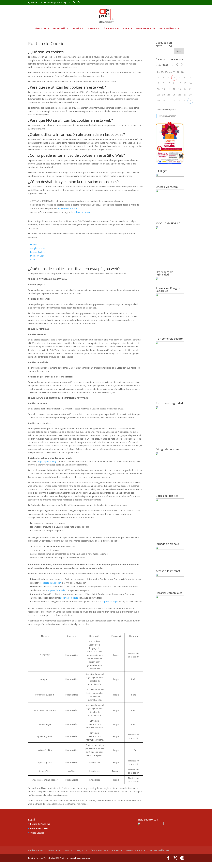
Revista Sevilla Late (167, 28)
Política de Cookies (82, 212)
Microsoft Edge (37, 255)
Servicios (77, 28)
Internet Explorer (38, 252)
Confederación (39, 28)
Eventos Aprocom (167, 116)
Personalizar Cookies (68, 208)
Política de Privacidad (40, 824)
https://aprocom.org (47, 461)
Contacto (127, 28)
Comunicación (59, 28)
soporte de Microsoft (51, 582)
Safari (32, 259)
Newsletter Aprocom (145, 28)
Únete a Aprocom (112, 28)
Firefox (33, 244)
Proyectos (92, 28)
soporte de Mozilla (56, 590)
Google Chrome (37, 248)
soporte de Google (69, 597)
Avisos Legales (37, 832)
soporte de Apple (110, 601)
